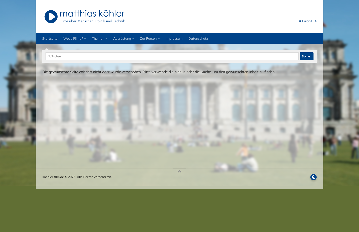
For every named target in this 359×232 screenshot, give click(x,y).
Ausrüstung (122, 38)
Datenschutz (198, 38)
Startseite (50, 38)
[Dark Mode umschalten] (313, 177)
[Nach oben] (179, 171)
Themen (98, 38)
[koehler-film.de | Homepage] (84, 16)
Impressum (174, 38)
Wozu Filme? (73, 38)
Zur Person (148, 38)
